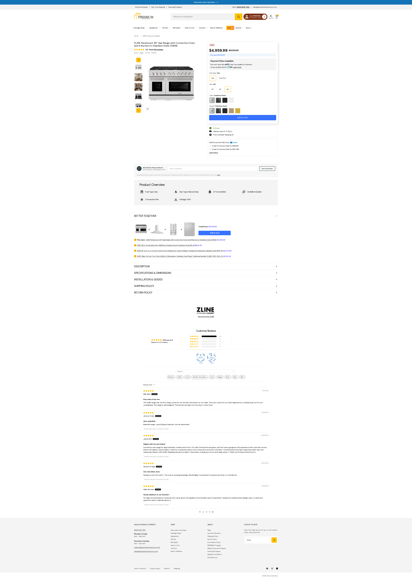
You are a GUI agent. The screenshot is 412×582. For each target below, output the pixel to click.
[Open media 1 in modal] (171, 85)
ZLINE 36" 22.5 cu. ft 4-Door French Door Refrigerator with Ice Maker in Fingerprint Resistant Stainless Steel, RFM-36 (180, 251)
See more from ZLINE (206, 316)
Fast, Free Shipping (158, 7)
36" (220, 89)
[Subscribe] (274, 540)
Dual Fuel (222, 78)
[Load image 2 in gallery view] (138, 77)
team (218, 175)
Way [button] (235, 377)
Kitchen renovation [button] (199, 377)
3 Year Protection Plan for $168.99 (225, 146)
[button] (276, 17)
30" (212, 89)
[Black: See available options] (218, 100)
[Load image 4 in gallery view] (138, 96)
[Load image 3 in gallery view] (138, 87)
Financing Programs (175, 7)
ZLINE (141, 53)
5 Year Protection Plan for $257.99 (225, 149)
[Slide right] (138, 110)
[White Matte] (231, 100)
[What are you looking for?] (238, 16)
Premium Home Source (272, 576)
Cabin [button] (180, 377)
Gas (212, 78)
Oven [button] (212, 377)
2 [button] (203, 512)
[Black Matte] (224, 100)
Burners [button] (171, 377)
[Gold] (237, 110)
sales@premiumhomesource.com (265, 7)
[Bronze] (231, 110)
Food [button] (187, 377)
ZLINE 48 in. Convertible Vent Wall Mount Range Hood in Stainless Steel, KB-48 (166, 245)
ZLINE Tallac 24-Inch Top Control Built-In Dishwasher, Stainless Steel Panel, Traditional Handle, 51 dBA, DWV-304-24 (180, 256)
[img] (148, 391)
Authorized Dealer (141, 7)
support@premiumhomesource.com (147, 547)
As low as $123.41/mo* (226, 67)
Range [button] (220, 377)
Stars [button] (228, 377)
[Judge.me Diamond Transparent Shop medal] (211, 357)
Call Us (240, 7)
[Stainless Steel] (212, 100)
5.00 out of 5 (168, 340)
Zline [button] (242, 377)
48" (227, 89)
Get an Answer (267, 169)
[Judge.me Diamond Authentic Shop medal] (200, 357)
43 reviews (158, 49)
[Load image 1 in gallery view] (138, 67)
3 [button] (206, 512)
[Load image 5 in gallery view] (138, 106)
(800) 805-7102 (139, 530)
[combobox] (206, 16)
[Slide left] (138, 60)
